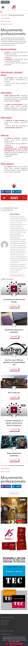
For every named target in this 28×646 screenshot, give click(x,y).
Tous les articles (17, 275)
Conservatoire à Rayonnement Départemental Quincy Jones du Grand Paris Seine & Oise (15, 148)
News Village (4, 15)
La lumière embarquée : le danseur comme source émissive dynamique (14, 423)
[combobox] (14, 12)
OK (6, 643)
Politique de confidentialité (16, 643)
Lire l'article (14, 306)
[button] (3, 7)
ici (10, 57)
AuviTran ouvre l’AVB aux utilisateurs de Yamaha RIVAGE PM (14, 362)
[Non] (26, 640)
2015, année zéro (14, 393)
